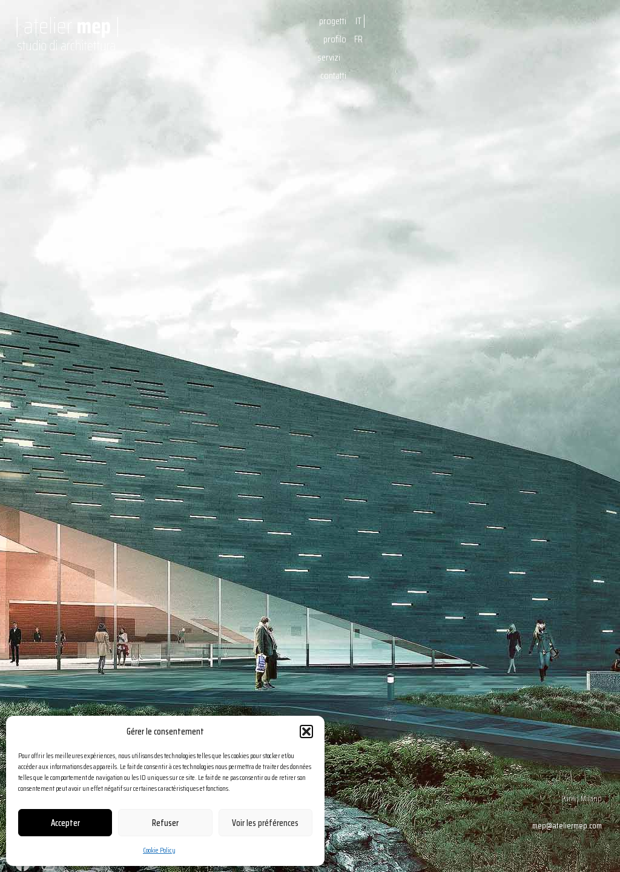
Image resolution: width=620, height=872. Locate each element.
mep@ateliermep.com (567, 825)
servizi (328, 57)
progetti (332, 20)
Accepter (65, 823)
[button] (306, 731)
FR (358, 39)
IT (358, 20)
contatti (333, 75)
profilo (334, 39)
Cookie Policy (159, 850)
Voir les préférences (265, 823)
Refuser (165, 823)
